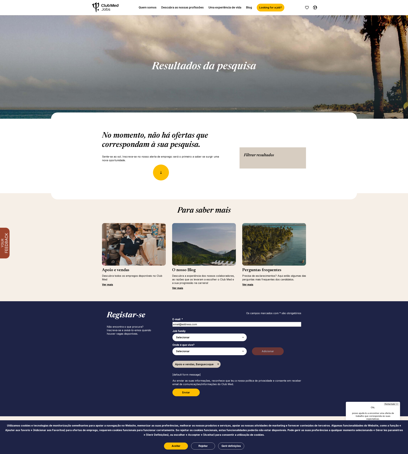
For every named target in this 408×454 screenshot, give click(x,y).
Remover (218, 364)
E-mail (177, 319)
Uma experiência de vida (224, 7)
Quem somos (148, 7)
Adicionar (268, 351)
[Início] (105, 7)
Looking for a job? (270, 7)
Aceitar (176, 446)
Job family (179, 331)
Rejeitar (203, 446)
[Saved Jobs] (307, 7)
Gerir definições (231, 446)
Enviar (186, 392)
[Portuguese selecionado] (314, 7)
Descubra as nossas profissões (182, 7)
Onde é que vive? (183, 344)
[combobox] (209, 337)
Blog (249, 7)
